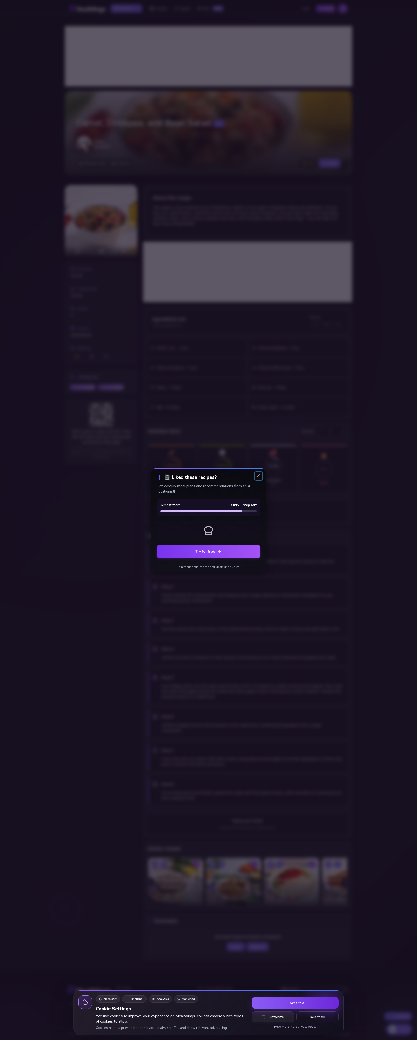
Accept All (298, 1002)
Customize (276, 1016)
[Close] (258, 476)
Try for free (205, 551)
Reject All (317, 1016)
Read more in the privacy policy (295, 1027)
